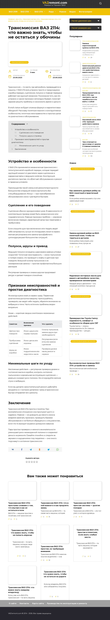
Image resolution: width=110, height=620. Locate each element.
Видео (72, 12)
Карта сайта (38, 603)
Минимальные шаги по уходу (31, 146)
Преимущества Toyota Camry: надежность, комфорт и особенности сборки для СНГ (84, 320)
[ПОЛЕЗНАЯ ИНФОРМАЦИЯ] (86, 271)
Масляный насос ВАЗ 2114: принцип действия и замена (91, 122)
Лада (51, 12)
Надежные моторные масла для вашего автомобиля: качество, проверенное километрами (85, 278)
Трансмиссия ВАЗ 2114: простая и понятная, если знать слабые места (88, 533)
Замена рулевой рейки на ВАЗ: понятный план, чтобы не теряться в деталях (84, 235)
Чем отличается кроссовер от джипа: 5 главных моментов (91, 144)
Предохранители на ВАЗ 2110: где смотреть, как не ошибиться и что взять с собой (91, 97)
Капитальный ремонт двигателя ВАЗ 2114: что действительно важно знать (91, 69)
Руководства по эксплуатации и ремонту (67, 603)
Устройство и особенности (27, 129)
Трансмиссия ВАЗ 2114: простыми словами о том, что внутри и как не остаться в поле (20, 506)
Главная (11, 19)
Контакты (24, 603)
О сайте (12, 603)
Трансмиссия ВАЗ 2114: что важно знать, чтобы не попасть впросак (22, 532)
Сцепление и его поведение (31, 133)
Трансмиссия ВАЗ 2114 (31, 19)
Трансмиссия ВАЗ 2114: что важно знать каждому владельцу (21, 589)
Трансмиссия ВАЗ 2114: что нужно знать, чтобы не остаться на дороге (54, 574)
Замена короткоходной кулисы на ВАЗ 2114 (90, 46)
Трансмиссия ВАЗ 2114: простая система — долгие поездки (86, 505)
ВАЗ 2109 (13, 12)
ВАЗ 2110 (25, 12)
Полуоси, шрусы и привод (30, 136)
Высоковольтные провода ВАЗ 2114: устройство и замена (84, 364)
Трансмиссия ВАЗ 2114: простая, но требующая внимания (52, 548)
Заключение (20, 149)
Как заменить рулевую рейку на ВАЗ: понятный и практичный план (85, 193)
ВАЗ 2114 (39, 12)
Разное (62, 12)
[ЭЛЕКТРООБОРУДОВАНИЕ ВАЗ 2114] (86, 359)
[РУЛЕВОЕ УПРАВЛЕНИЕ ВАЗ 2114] (86, 186)
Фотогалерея (85, 12)
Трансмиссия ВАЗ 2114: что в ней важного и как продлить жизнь (55, 505)
